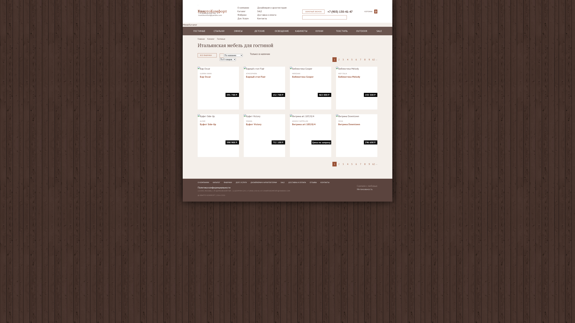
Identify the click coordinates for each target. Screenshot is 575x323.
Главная (201, 39)
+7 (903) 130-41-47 (340, 12)
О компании (243, 7)
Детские (259, 30)
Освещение (282, 30)
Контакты (262, 18)
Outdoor (361, 30)
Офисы (238, 30)
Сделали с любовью (367, 186)
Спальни (219, 30)
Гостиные (199, 30)
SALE (259, 11)
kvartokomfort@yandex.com (210, 15)
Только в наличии (260, 54)
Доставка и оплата (266, 14)
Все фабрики (206, 55)
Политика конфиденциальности (214, 187)
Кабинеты (301, 30)
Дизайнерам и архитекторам (272, 7)
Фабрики (241, 14)
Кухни (319, 30)
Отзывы (313, 182)
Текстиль (342, 30)
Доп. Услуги (243, 18)
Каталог (241, 11)
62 (373, 59)
